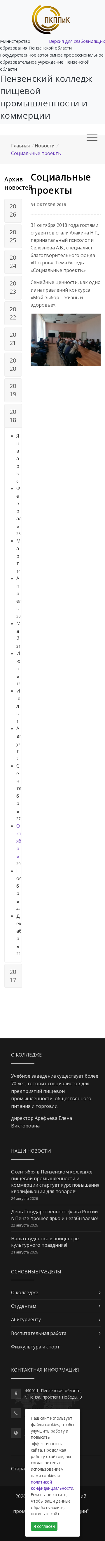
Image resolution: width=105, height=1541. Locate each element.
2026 (13, 210)
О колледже (24, 1292)
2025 (13, 236)
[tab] (13, 210)
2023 (13, 287)
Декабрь (19, 931)
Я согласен (44, 1526)
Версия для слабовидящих (77, 41)
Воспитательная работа (38, 1333)
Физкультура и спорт (35, 1346)
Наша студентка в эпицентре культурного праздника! (45, 1241)
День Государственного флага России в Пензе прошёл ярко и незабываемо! (54, 1214)
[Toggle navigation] (92, 138)
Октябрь (19, 841)
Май (18, 631)
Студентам (23, 1306)
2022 (13, 313)
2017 (13, 976)
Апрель (19, 593)
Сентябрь (18, 788)
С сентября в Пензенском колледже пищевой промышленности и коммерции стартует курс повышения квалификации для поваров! (55, 1181)
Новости (45, 145)
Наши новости (31, 1151)
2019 (13, 390)
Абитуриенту (26, 1319)
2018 (13, 416)
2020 (13, 364)
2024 (13, 262)
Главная (20, 145)
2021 (13, 339)
